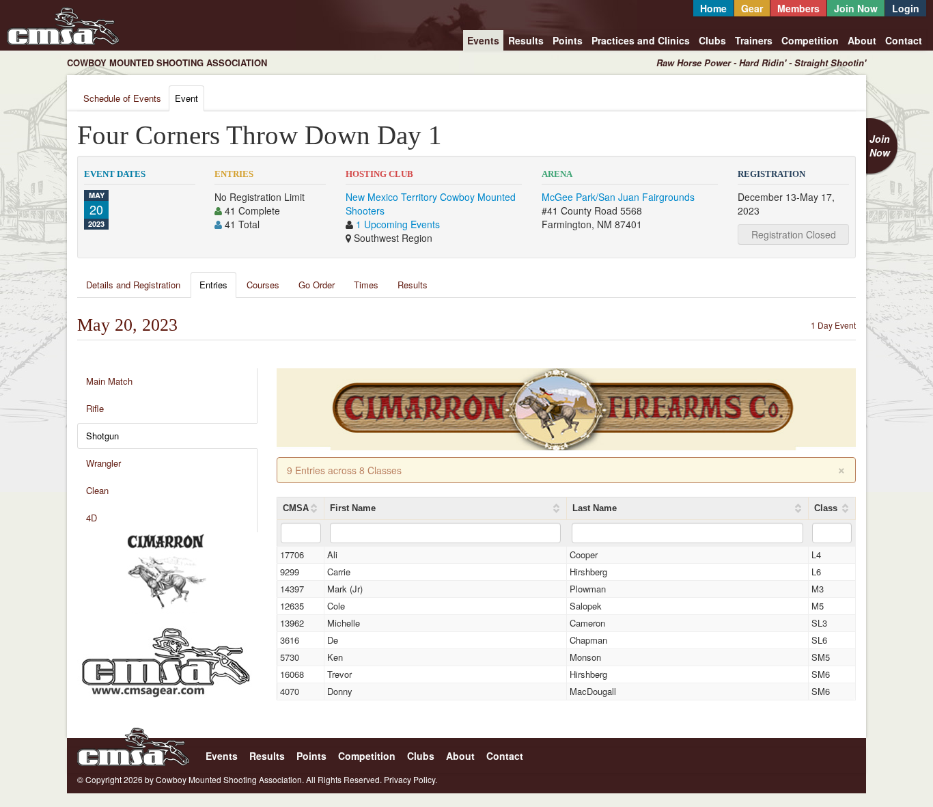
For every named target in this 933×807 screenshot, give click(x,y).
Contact (903, 40)
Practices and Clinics (640, 40)
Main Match (109, 380)
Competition (810, 40)
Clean (97, 490)
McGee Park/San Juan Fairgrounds (618, 197)
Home (713, 8)
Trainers (753, 40)
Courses (263, 284)
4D (91, 517)
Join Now (856, 8)
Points (568, 40)
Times (366, 284)
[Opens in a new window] (166, 572)
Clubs (712, 40)
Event (186, 98)
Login (905, 8)
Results (526, 40)
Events (483, 40)
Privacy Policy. (410, 779)
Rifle (95, 408)
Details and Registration (133, 284)
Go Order (316, 284)
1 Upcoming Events (398, 224)
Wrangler (103, 462)
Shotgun (102, 435)
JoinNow (879, 145)
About (862, 40)
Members (798, 8)
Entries (213, 284)
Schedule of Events (122, 98)
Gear (752, 8)
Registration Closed (793, 234)
